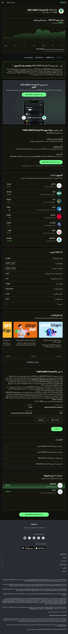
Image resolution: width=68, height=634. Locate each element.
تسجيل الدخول (10, 2)
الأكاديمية (24, 165)
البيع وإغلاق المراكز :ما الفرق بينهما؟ (26, 340)
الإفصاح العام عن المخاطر (61, 615)
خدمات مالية (55, 420)
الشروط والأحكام (49, 608)
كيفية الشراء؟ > (39, 57)
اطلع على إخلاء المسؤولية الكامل (35, 608)
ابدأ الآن (56, 429)
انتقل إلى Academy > (33, 362)
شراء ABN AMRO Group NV (34, 94)
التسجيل (62, 49)
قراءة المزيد (58, 356)
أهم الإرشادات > (28, 57)
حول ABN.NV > (50, 57)
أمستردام (40, 420)
